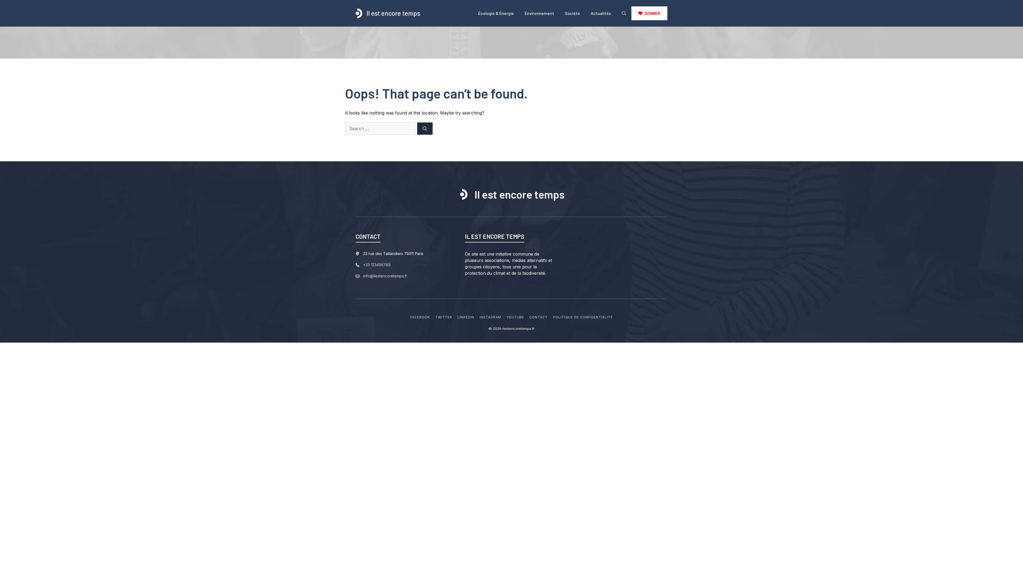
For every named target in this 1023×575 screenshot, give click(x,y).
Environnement (539, 13)
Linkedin (465, 317)
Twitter (443, 317)
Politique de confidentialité (583, 317)
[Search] (425, 128)
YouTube (515, 317)
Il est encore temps (393, 13)
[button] (623, 13)
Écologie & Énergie (496, 13)
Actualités (601, 13)
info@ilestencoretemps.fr (385, 276)
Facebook (420, 317)
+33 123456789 (377, 264)
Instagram (490, 317)
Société (572, 13)
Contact (538, 317)
